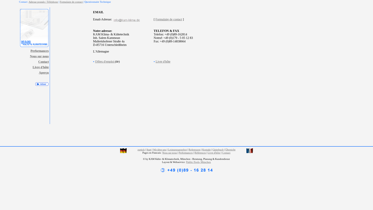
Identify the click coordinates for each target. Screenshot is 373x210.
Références (200, 152)
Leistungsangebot (177, 149)
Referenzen (194, 149)
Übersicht (230, 149)
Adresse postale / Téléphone (43, 1)
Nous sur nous (39, 56)
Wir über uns (159, 149)
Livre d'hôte (41, 67)
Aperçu (44, 72)
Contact (43, 61)
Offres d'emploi (104, 61)
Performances (40, 50)
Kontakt (206, 149)
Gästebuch (218, 149)
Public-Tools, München (198, 162)
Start (148, 149)
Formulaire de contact (71, 1)
